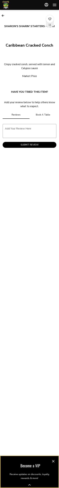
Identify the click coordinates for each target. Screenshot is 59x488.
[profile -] (46, 5)
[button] (4, 15)
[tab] (16, 115)
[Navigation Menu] (54, 5)
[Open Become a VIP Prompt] (29, 485)
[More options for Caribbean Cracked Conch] (50, 19)
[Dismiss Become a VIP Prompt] (53, 461)
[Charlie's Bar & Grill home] (17, 5)
